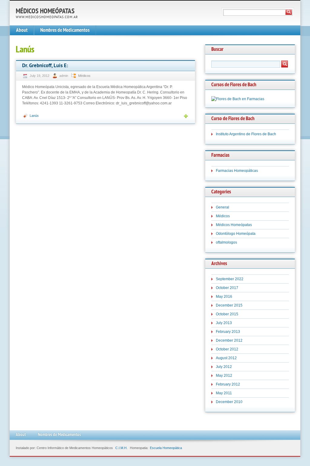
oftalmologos (226, 242)
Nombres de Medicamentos (65, 30)
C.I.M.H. (121, 448)
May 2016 (224, 296)
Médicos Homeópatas (45, 11)
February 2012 (228, 384)
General (222, 207)
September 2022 (229, 279)
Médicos (84, 75)
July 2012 (224, 367)
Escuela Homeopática (166, 448)
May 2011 (224, 393)
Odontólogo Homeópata (236, 233)
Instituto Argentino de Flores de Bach (246, 134)
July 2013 (224, 323)
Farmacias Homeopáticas (237, 171)
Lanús (34, 115)
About (22, 30)
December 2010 (229, 402)
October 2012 (227, 349)
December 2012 (229, 340)
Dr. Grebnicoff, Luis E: (45, 66)
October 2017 (227, 288)
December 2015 (229, 305)
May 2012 (224, 375)
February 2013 (228, 332)
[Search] (288, 12)
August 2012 (226, 358)
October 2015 (227, 314)
